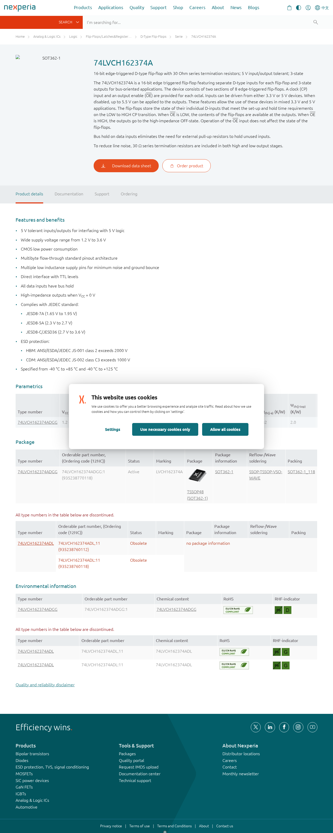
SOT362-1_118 (301, 471)
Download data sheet (131, 165)
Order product (190, 165)
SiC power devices (32, 780)
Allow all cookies (225, 429)
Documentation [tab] (69, 193)
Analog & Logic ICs (32, 800)
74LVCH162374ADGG (37, 422)
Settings (112, 429)
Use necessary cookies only (165, 429)
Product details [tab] (29, 193)
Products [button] (83, 7)
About (218, 7)
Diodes (22, 760)
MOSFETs (24, 773)
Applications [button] (110, 7)
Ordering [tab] (129, 193)
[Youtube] (312, 727)
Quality (137, 7)
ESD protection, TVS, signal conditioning (52, 767)
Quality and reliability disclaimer (45, 684)
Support (158, 7)
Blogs (253, 7)
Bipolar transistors (32, 753)
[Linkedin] (270, 727)
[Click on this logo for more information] (238, 610)
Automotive (26, 807)
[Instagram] (298, 727)
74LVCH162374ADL (36, 543)
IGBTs (21, 793)
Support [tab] (102, 193)
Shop (178, 7)
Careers (197, 7)
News (236, 7)
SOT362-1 (224, 471)
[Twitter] (256, 727)
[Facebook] (284, 727)
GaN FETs (24, 787)
